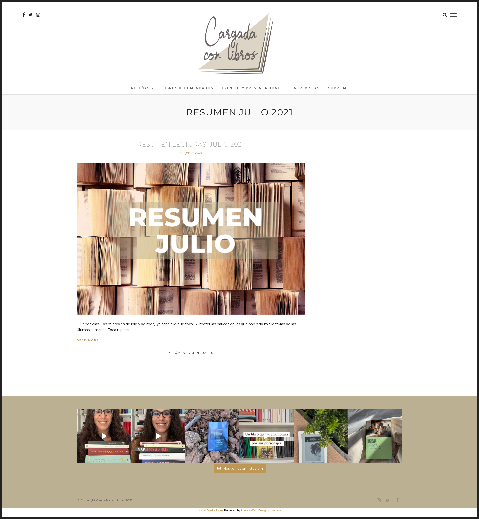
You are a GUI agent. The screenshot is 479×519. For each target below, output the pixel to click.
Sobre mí (338, 88)
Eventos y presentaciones (252, 88)
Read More (88, 340)
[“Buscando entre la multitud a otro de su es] (212, 436)
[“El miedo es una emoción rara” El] (375, 436)
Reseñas (140, 88)
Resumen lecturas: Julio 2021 (190, 144)
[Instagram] (38, 15)
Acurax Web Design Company (261, 510)
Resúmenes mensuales (190, 353)
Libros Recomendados (188, 88)
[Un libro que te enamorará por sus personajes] (267, 436)
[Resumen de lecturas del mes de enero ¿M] (158, 436)
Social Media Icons (210, 510)
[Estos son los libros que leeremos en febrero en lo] (104, 436)
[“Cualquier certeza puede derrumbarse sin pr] (321, 436)
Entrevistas (305, 88)
